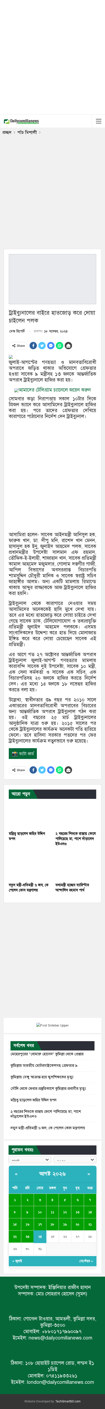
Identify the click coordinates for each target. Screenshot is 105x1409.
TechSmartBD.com (68, 1401)
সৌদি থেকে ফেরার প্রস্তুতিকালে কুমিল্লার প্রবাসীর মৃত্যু (48, 1088)
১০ (40, 1212)
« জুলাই (17, 1261)
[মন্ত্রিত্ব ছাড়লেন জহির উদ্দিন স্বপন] (29, 814)
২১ (90, 1224)
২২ (15, 1236)
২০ (77, 1224)
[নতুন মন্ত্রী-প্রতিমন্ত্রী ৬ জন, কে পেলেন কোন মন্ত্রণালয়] (29, 865)
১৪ (90, 1212)
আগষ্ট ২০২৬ (52, 1173)
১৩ (77, 1212)
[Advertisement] (52, 56)
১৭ (40, 1224)
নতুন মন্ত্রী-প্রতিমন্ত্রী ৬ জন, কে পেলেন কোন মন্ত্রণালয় (47, 1128)
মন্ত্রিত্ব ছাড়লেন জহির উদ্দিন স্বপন (33, 1100)
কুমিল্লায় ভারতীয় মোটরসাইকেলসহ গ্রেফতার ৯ (44, 1065)
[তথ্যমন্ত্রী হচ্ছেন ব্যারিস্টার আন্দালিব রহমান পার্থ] (75, 865)
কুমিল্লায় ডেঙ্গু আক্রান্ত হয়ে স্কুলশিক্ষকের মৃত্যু (42, 1077)
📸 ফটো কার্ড (23, 754)
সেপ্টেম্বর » (86, 1261)
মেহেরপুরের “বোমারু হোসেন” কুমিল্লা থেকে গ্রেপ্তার (47, 1054)
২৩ (27, 1236)
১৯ (65, 1224)
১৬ (27, 1224)
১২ (65, 1212)
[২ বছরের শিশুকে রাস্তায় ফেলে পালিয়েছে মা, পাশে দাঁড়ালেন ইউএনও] (75, 814)
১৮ (52, 1224)
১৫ (15, 1224)
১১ (52, 1212)
